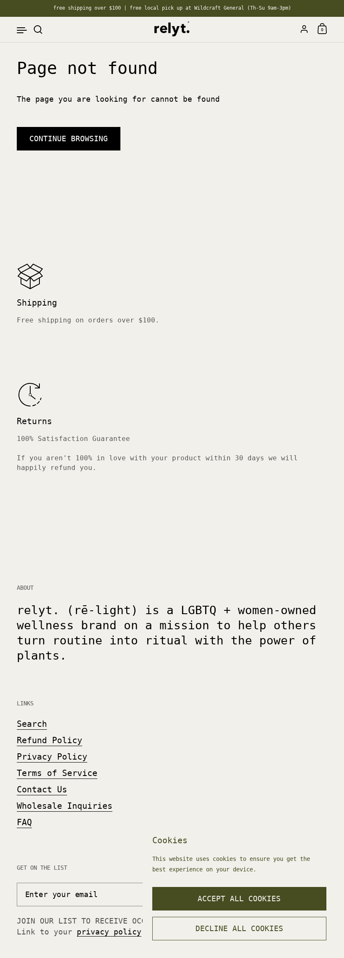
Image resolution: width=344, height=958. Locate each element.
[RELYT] (172, 29)
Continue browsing (68, 138)
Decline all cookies (239, 928)
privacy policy (109, 931)
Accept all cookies (239, 898)
